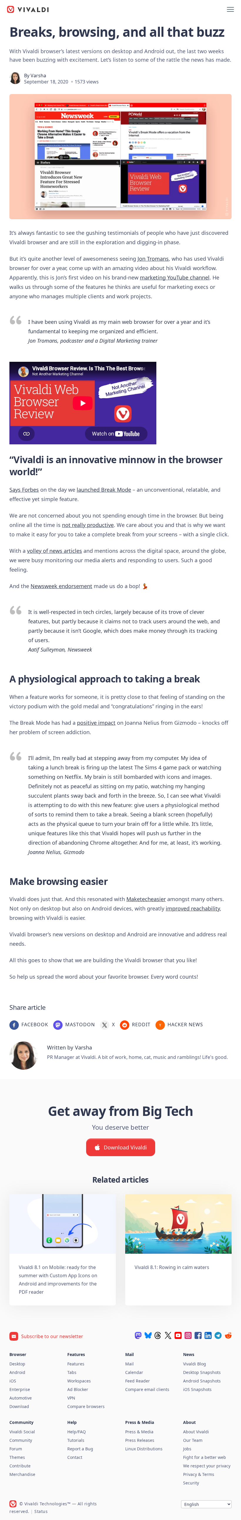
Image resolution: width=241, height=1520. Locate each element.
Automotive (20, 1398)
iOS (12, 1381)
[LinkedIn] (208, 1335)
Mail (129, 1364)
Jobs (187, 1449)
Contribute (20, 1466)
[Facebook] (198, 1335)
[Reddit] (228, 1335)
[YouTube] (178, 1335)
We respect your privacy (206, 1466)
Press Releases (139, 1440)
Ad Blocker (77, 1389)
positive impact (96, 722)
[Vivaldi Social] (138, 1335)
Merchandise (22, 1474)
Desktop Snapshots (202, 1372)
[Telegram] (218, 1335)
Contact (74, 1457)
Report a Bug (80, 1449)
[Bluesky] (148, 1335)
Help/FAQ (76, 1431)
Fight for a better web (204, 1457)
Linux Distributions (144, 1449)
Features (75, 1364)
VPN (71, 1398)
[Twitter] (168, 1335)
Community (20, 1440)
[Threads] (158, 1335)
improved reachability (193, 908)
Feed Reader (137, 1381)
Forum (15, 1449)
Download (19, 1406)
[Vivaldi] (28, 9)
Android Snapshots (202, 1381)
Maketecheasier (146, 899)
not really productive (88, 524)
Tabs (71, 1372)
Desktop (17, 1364)
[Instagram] (188, 1335)
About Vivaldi (196, 1431)
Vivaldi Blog (194, 1364)
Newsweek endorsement (61, 586)
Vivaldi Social (22, 1431)
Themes (17, 1457)
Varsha (38, 75)
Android (17, 1372)
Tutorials (75, 1440)
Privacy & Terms (198, 1474)
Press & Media (139, 1431)
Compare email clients (147, 1389)
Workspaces (79, 1381)
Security (191, 1483)
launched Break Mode (104, 489)
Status (41, 1511)
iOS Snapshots (197, 1389)
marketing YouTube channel (175, 277)
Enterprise (19, 1389)
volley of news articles (54, 550)
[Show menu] (230, 9)
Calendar (134, 1372)
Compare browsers (86, 1406)
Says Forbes (24, 489)
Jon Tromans (153, 258)
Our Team (192, 1440)
